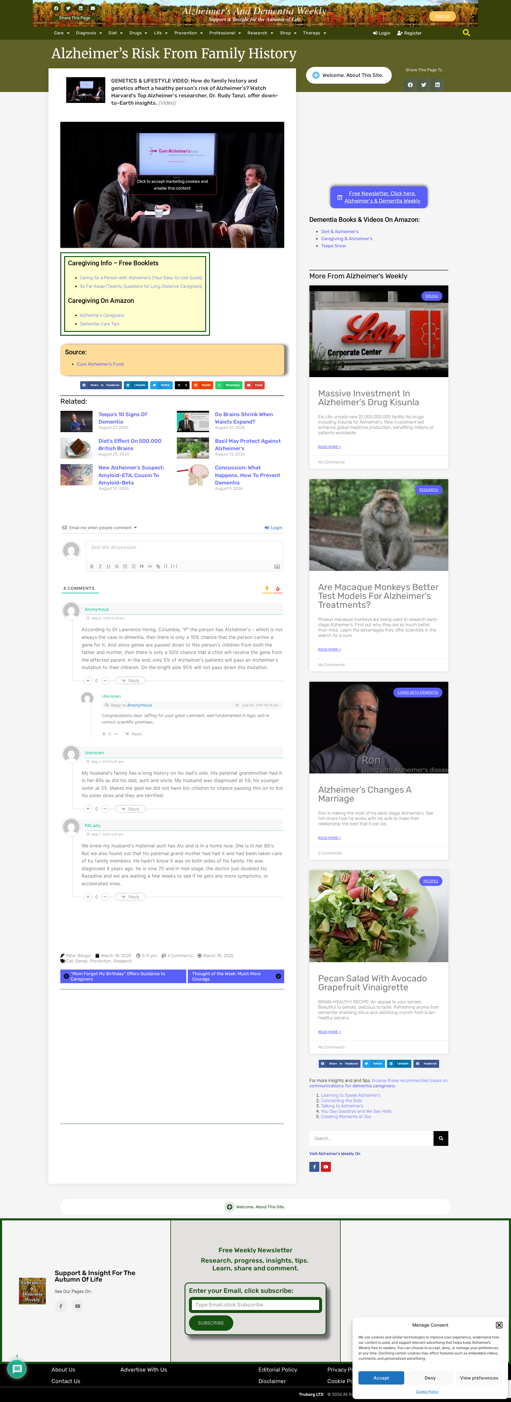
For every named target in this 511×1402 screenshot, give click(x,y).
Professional (222, 32)
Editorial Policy (277, 1369)
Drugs (136, 32)
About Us (63, 1369)
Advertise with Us (143, 1369)
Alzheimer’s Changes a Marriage (364, 794)
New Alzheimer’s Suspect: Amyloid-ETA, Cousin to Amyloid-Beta (131, 475)
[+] (174, 566)
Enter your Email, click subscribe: (241, 1291)
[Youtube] (326, 1167)
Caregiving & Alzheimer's (347, 238)
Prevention (185, 32)
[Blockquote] (142, 566)
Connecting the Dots (341, 1100)
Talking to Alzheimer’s (342, 1106)
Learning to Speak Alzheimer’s (350, 1095)
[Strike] (117, 566)
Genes (81, 961)
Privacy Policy (345, 1369)
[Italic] (100, 566)
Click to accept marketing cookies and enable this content (172, 185)
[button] (499, 1325)
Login (276, 527)
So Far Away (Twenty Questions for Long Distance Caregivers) (141, 286)
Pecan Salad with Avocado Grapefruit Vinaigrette (372, 983)
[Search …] (466, 33)
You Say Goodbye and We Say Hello (356, 1111)
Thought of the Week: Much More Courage (226, 976)
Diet (113, 32)
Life (158, 32)
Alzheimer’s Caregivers (102, 315)
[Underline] (108, 566)
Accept (381, 1378)
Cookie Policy (427, 1392)
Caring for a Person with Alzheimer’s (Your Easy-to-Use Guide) (141, 277)
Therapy (312, 32)
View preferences (479, 1378)
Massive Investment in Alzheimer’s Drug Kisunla (368, 398)
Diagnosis (86, 32)
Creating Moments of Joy (346, 1116)
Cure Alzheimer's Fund (100, 364)
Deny (430, 1378)
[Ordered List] (125, 566)
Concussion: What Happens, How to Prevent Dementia (247, 475)
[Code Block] (150, 566)
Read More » (329, 447)
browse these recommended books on (378, 1083)
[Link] (158, 566)
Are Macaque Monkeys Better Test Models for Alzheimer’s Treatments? (378, 596)
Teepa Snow (333, 245)
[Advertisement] (172, 1056)
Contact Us (65, 1381)
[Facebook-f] (314, 1167)
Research (258, 32)
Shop (285, 32)
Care (59, 32)
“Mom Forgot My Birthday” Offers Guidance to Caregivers (118, 976)
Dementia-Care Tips (99, 324)
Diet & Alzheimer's (340, 231)
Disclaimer (272, 1381)
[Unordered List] (133, 566)
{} (166, 566)
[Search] (441, 1138)
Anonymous (139, 705)
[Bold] (92, 566)
